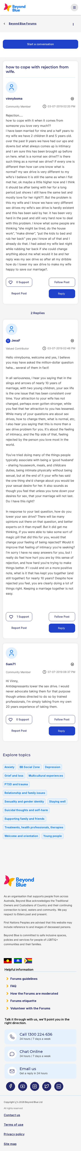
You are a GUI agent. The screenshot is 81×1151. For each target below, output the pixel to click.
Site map (10, 1144)
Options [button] (74, 23)
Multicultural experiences (46, 775)
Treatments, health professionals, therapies (34, 827)
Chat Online (31, 1051)
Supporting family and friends (24, 818)
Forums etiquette (23, 1001)
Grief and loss (14, 775)
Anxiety (9, 767)
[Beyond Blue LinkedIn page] (59, 1088)
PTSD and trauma (16, 784)
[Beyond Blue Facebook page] (11, 1088)
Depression (52, 767)
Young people (52, 835)
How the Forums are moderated (34, 993)
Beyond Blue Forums (16, 7)
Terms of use (13, 1124)
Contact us (12, 1115)
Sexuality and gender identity (24, 801)
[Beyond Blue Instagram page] (35, 1088)
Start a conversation (40, 44)
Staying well (57, 801)
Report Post (19, 293)
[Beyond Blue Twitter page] (47, 1088)
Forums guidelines (23, 979)
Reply (61, 293)
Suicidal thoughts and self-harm (26, 810)
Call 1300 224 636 (36, 1034)
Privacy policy (14, 1134)
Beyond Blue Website (21, 881)
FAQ (13, 986)
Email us (28, 1069)
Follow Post (62, 282)
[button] (10, 282)
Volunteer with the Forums (30, 1008)
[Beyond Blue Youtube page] (23, 1088)
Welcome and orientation (21, 835)
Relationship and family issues (25, 792)
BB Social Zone (30, 767)
